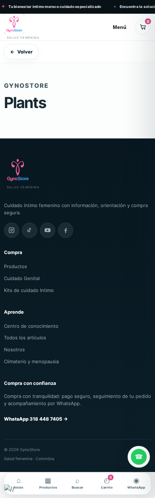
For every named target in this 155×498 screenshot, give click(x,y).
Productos (15, 266)
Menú (120, 27)
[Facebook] (65, 230)
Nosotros (14, 349)
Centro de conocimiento (31, 326)
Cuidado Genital (22, 278)
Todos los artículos (25, 337)
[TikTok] (29, 230)
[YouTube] (47, 230)
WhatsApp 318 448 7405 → (36, 419)
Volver (21, 52)
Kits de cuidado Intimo (29, 290)
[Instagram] (11, 230)
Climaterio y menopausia (31, 361)
